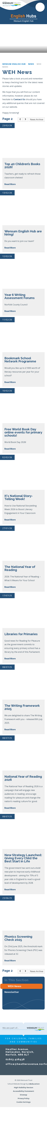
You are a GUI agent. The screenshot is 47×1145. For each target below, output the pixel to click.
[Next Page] (25, 119)
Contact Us (19, 99)
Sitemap (23, 1095)
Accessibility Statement (23, 1091)
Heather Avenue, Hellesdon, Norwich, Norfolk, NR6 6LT (20, 1052)
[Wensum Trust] (11, 3)
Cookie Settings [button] (23, 1102)
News (31, 64)
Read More (10, 184)
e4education (34, 1084)
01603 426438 (15, 1059)
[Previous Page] (20, 119)
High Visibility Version (23, 1087)
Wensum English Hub (14, 64)
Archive (39, 119)
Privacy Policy (23, 1098)
